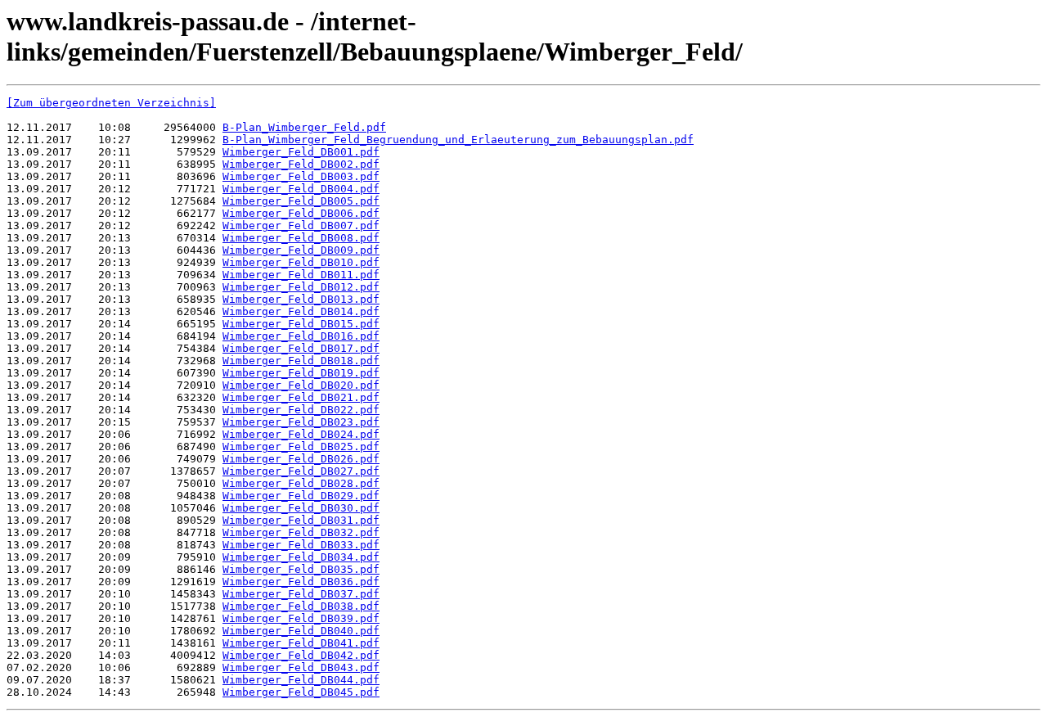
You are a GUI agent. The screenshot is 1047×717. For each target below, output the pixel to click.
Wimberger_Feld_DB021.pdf (301, 397)
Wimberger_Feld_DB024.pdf (301, 434)
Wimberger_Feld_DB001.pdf (301, 152)
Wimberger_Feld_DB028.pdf (301, 483)
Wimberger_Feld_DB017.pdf (301, 348)
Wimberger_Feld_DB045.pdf (301, 692)
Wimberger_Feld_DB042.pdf (301, 655)
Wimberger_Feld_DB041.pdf (301, 643)
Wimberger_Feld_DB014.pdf (301, 311)
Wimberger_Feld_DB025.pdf (301, 446)
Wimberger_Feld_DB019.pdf (301, 373)
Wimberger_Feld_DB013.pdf (301, 299)
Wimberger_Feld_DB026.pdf (301, 459)
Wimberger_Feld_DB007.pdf (301, 225)
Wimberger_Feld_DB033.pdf (301, 545)
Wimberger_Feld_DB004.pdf (301, 189)
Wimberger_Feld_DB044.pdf (301, 680)
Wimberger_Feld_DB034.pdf (301, 557)
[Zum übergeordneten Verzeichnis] (111, 103)
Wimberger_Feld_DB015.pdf (301, 324)
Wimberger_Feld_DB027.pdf (301, 471)
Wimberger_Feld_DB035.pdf (301, 569)
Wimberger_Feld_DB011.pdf (301, 274)
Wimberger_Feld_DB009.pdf (301, 250)
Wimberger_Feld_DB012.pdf (301, 287)
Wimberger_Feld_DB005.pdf (301, 201)
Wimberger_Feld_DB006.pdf (301, 213)
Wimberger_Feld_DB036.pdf (301, 581)
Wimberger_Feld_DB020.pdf (301, 385)
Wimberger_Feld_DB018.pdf (301, 360)
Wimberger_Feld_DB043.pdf (301, 667)
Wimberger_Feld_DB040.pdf (301, 631)
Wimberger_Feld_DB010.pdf (301, 262)
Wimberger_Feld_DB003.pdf (301, 176)
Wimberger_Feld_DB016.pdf (301, 336)
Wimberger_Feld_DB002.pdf (301, 164)
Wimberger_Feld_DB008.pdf (301, 238)
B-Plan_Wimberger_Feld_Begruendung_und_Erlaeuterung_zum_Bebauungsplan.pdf (458, 139)
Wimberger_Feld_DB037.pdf (301, 594)
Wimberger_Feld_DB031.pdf (301, 520)
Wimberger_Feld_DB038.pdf (301, 606)
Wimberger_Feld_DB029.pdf (301, 495)
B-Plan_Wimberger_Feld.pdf (304, 127)
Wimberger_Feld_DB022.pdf (301, 410)
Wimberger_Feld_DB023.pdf (301, 422)
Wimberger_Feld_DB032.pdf (301, 532)
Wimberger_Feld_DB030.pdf (301, 508)
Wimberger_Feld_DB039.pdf (301, 618)
